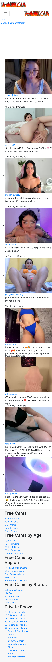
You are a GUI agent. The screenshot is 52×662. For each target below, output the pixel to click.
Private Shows (12, 596)
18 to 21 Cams (12, 543)
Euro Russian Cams (14, 574)
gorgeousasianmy (14, 294)
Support (12, 634)
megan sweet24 (13, 194)
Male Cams (10, 524)
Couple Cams (11, 528)
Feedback (13, 637)
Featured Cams (12, 518)
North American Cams (16, 567)
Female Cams (11, 521)
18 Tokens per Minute (15, 618)
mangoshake (11, 493)
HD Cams (9, 593)
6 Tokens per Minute (15, 612)
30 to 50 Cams (12, 550)
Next (3, 19)
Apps (10, 653)
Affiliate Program (17, 656)
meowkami (10, 344)
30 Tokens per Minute (16, 621)
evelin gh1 (10, 145)
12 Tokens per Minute (15, 615)
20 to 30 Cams (12, 547)
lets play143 (11, 443)
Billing (11, 647)
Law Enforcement (17, 644)
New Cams (10, 602)
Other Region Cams (14, 571)
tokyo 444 (10, 244)
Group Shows (11, 599)
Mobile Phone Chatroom (13, 23)
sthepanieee (11, 394)
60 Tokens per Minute (16, 624)
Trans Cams (11, 531)
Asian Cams (11, 577)
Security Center (16, 640)
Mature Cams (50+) (15, 553)
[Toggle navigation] (6, 13)
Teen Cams (10, 540)
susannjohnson (12, 95)
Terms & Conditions (18, 631)
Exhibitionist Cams (14, 590)
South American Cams (16, 580)
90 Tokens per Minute (16, 628)
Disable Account (16, 650)
